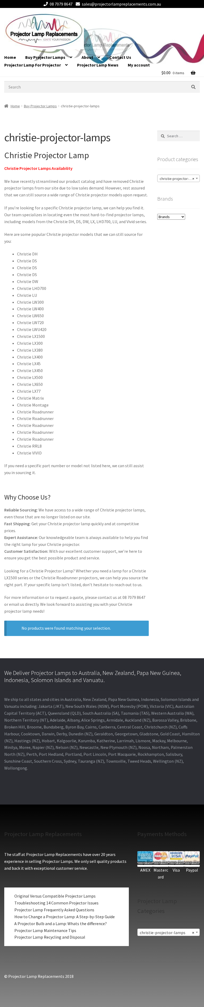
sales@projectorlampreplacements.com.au (121, 4)
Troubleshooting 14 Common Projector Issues (56, 903)
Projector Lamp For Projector (32, 65)
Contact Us (120, 57)
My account (139, 65)
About (87, 57)
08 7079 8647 (61, 4)
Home (10, 57)
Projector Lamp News (97, 65)
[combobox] (178, 178)
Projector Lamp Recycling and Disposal (49, 937)
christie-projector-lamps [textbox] (179, 178)
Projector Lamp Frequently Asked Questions (54, 909)
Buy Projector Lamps (45, 57)
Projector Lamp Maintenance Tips (45, 930)
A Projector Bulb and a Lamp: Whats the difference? (60, 923)
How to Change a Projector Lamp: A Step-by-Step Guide (64, 916)
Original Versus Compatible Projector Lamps (55, 896)
